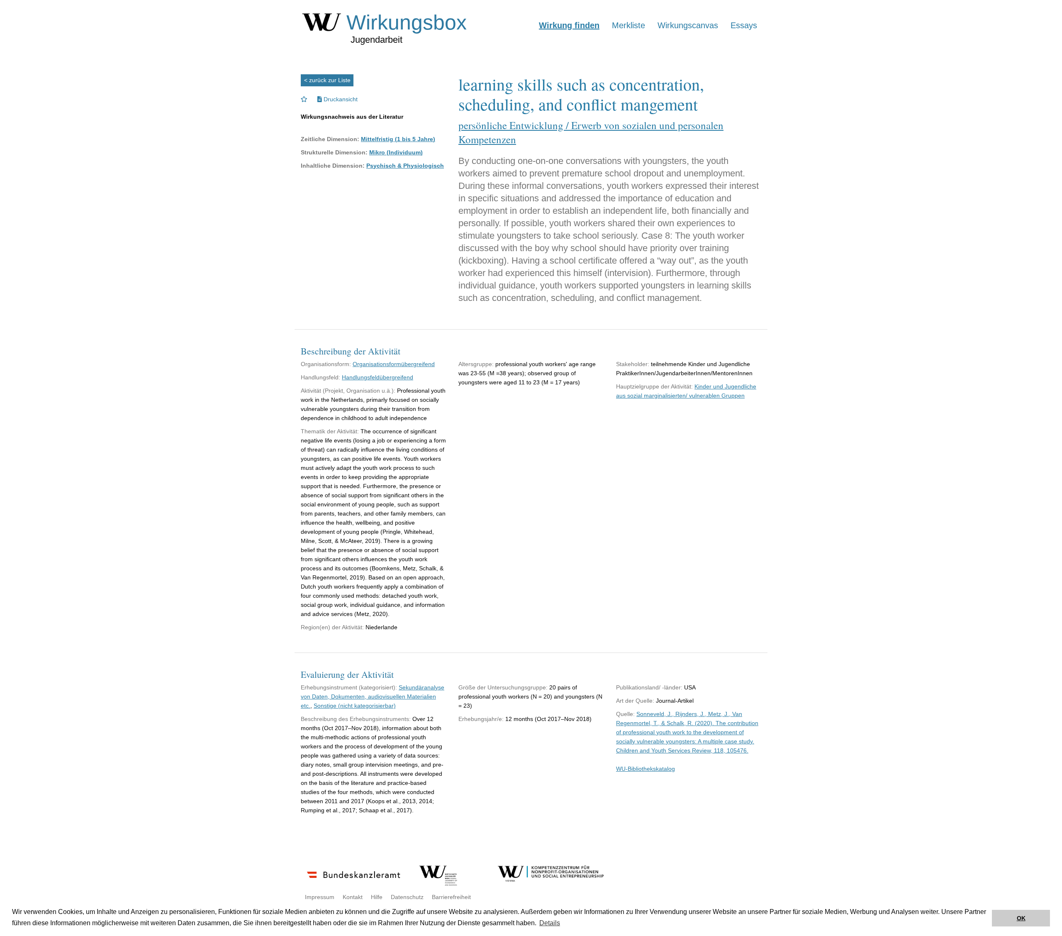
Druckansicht (340, 99)
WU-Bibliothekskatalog (645, 768)
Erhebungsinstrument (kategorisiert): (349, 687)
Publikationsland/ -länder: (649, 687)
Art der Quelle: (635, 700)
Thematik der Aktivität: (330, 431)
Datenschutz (407, 897)
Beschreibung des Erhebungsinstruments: (356, 719)
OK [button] (1021, 918)
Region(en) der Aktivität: (332, 627)
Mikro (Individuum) (396, 152)
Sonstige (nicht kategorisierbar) (355, 705)
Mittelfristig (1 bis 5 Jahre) (398, 139)
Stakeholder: (632, 364)
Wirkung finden (569, 25)
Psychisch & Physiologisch (405, 165)
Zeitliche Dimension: (330, 139)
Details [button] (549, 922)
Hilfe (376, 897)
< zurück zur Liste (327, 80)
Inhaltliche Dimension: (333, 165)
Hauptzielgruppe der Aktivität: (654, 386)
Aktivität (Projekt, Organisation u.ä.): (348, 390)
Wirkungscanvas (688, 25)
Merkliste (628, 25)
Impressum (319, 897)
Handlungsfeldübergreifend (377, 377)
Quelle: (625, 714)
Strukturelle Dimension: (334, 152)
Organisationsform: (326, 364)
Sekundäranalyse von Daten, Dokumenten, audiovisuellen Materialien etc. (372, 696)
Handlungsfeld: (320, 377)
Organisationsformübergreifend (394, 364)
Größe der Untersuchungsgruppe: (503, 687)
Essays (744, 25)
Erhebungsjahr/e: (481, 719)
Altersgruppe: (476, 364)
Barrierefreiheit (451, 897)
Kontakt (353, 897)
